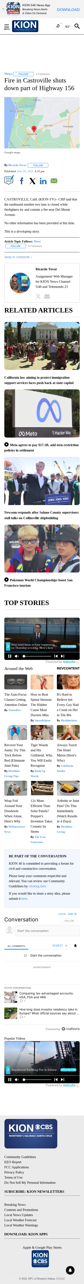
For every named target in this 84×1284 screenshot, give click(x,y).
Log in (62, 914)
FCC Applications (16, 1167)
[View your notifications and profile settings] (75, 945)
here (24, 898)
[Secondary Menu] (10, 26)
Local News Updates (18, 1215)
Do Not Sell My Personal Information (30, 1182)
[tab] (16, 945)
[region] (42, 972)
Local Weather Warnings (21, 1225)
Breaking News (15, 1204)
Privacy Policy (14, 1172)
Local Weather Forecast (20, 1220)
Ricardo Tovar (17, 165)
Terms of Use (13, 1177)
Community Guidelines (20, 1157)
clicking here (37, 886)
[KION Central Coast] (31, 26)
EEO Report (12, 1162)
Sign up (72, 914)
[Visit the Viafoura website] (70, 1029)
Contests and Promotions (21, 1210)
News (37, 241)
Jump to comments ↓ (18, 257)
